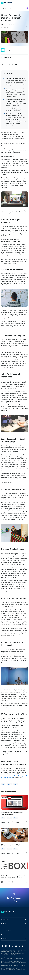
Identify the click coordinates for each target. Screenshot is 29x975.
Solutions (3, 927)
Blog (3, 784)
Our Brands (4, 938)
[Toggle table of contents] (27, 57)
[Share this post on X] (9, 64)
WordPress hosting (17, 776)
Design (9, 784)
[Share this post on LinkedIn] (12, 64)
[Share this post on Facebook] (6, 64)
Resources (4, 934)
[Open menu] (26, 2)
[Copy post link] (2, 64)
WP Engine (9, 50)
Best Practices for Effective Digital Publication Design (12, 813)
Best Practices (8, 8)
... (1, 8)
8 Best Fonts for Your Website (10, 845)
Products (3, 923)
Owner (16, 784)
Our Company (4, 919)
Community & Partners (7, 930)
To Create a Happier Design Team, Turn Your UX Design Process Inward (14, 877)
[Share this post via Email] (16, 64)
